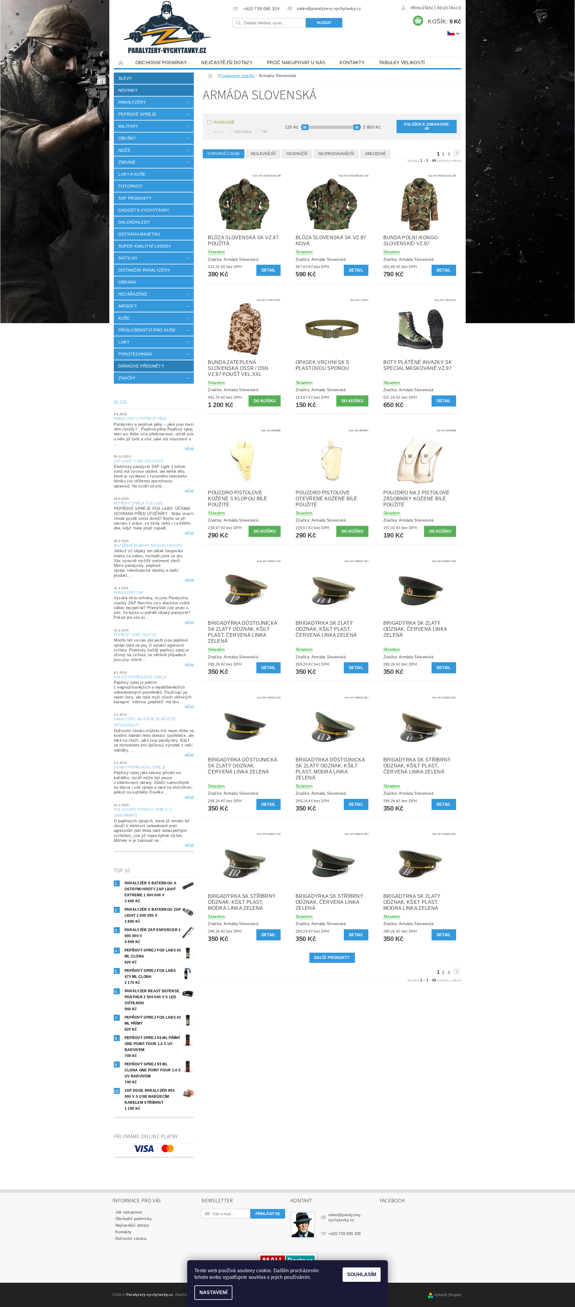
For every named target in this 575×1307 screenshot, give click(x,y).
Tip (264, 132)
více (189, 448)
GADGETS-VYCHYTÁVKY (144, 210)
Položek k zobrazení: (427, 126)
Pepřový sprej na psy (135, 635)
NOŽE (124, 150)
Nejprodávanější (336, 154)
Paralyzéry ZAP (128, 593)
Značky (127, 378)
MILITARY (128, 126)
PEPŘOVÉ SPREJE (137, 114)
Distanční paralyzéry (144, 270)
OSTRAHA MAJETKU (139, 234)
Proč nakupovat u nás (296, 62)
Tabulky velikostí (402, 62)
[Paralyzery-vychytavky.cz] (166, 28)
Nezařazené (132, 294)
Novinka (242, 132)
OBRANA (127, 282)
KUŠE (124, 318)
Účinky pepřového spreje (139, 767)
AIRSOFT (127, 306)
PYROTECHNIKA (135, 354)
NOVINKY (127, 90)
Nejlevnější (263, 154)
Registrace (449, 8)
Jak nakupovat (128, 1212)
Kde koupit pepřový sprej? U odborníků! (143, 813)
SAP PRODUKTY (135, 198)
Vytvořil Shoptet (447, 1295)
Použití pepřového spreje (140, 677)
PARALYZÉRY (132, 102)
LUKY (123, 342)
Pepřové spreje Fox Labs (138, 503)
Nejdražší (296, 154)
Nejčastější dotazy (226, 62)
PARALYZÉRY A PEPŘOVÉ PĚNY (140, 419)
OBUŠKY (127, 138)
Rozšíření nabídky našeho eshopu (148, 546)
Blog (120, 402)
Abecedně (375, 154)
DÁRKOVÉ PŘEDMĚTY (141, 366)
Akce (219, 132)
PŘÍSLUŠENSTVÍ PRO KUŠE (146, 330)
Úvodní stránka (121, 62)
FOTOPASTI (130, 186)
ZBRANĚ (127, 162)
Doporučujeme (224, 154)
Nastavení (213, 1292)
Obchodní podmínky (161, 62)
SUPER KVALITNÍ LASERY (144, 246)
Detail (268, 270)
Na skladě (224, 122)
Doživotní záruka (130, 1238)
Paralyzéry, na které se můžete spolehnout (145, 722)
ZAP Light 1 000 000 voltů (139, 461)
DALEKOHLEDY (134, 222)
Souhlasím (361, 1274)
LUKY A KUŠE (132, 174)
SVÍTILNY (128, 258)
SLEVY (125, 78)
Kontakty (352, 62)
